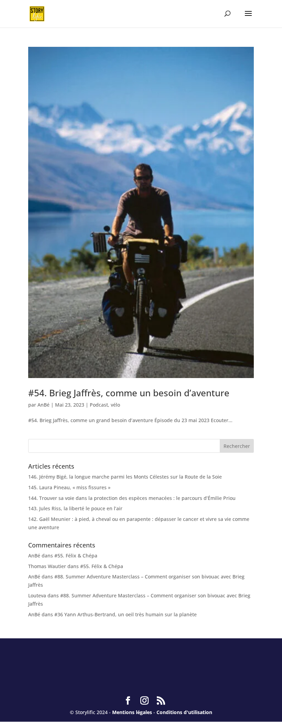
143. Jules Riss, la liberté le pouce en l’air (75, 508)
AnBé (43, 404)
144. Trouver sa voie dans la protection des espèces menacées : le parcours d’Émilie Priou (132, 498)
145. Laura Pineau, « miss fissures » (69, 487)
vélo (115, 404)
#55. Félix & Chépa (75, 555)
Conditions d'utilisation (184, 712)
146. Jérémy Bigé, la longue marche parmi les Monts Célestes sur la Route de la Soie (125, 476)
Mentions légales (132, 712)
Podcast (99, 404)
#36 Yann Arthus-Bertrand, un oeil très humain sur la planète (125, 614)
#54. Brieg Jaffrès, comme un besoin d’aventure (128, 393)
